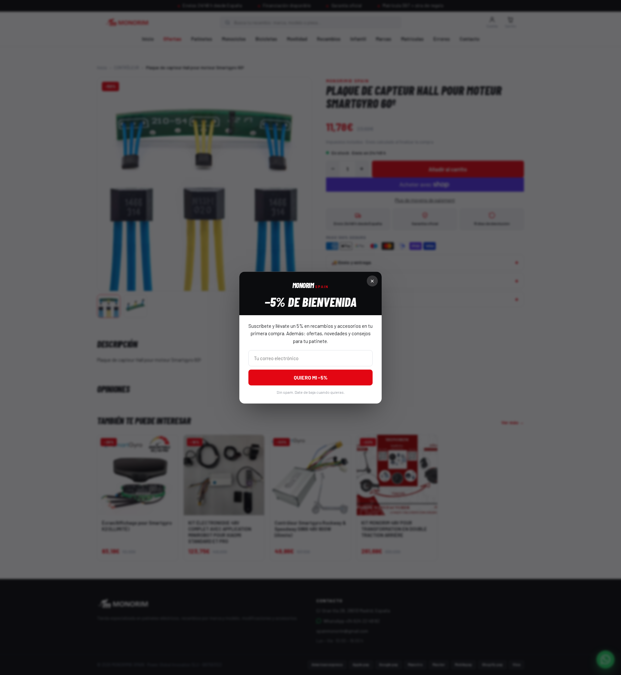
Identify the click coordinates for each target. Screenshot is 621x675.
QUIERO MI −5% (311, 377)
